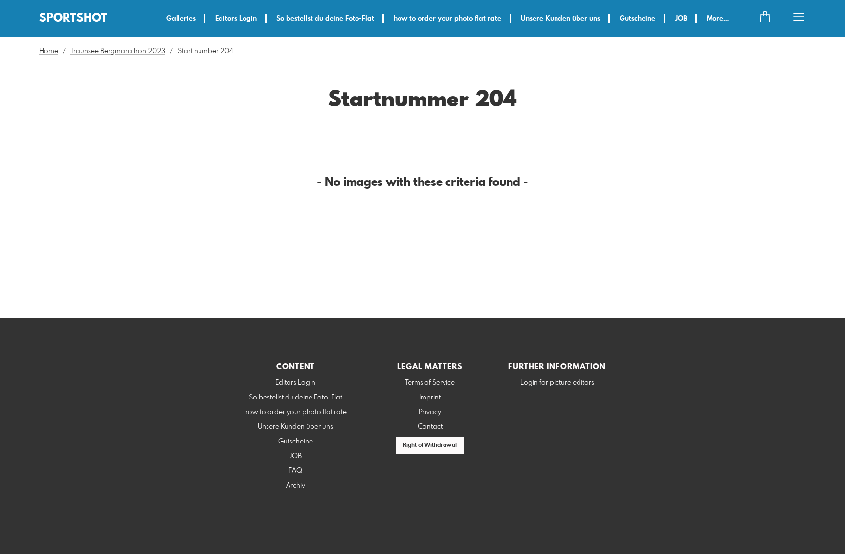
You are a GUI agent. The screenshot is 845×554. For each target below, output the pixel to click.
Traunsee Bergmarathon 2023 (117, 51)
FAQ (295, 470)
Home (48, 51)
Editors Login (236, 18)
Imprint (430, 397)
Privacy (430, 412)
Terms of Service (430, 382)
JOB (681, 18)
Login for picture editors (557, 382)
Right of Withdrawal (430, 445)
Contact (430, 426)
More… (718, 18)
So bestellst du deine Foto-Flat (325, 18)
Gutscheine (637, 18)
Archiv (295, 485)
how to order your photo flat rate (447, 18)
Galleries (181, 18)
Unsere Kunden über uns (560, 18)
